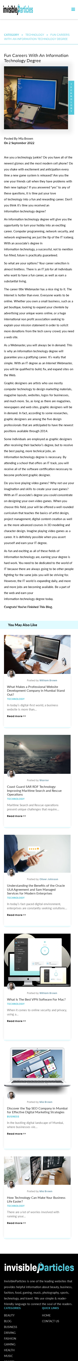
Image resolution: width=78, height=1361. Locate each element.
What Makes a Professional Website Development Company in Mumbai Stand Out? (36, 690)
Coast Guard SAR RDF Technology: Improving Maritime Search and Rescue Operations (34, 790)
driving (10, 1332)
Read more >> (16, 716)
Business (13, 1116)
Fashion (10, 1338)
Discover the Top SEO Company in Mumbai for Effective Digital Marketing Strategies (37, 1110)
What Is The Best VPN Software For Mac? (36, 999)
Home (46, 1315)
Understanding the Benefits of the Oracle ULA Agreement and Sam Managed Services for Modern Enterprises (36, 889)
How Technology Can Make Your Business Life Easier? (36, 1199)
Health (9, 1350)
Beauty (9, 1315)
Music (8, 1356)
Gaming (9, 1344)
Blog (7, 1321)
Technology (34, 35)
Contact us (50, 1321)
